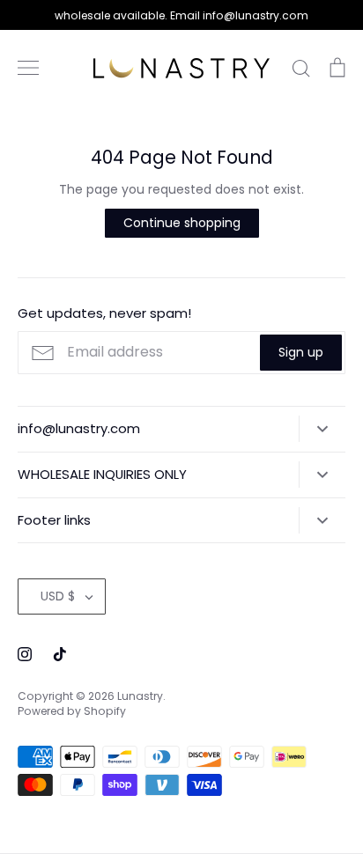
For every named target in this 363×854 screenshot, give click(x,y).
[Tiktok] (60, 654)
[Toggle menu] (28, 67)
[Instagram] (24, 654)
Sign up (300, 352)
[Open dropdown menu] (322, 429)
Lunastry (140, 695)
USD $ (58, 596)
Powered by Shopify (72, 710)
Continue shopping (182, 223)
